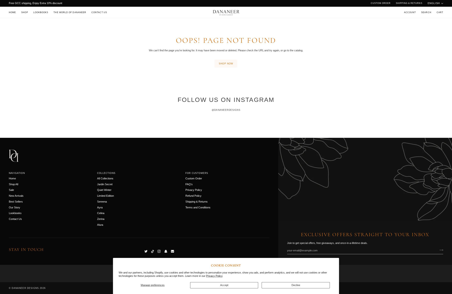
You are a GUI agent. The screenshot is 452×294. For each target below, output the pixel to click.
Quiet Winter (104, 190)
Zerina (100, 219)
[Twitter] (146, 251)
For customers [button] (196, 173)
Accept (224, 285)
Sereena (102, 201)
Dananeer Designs (25, 288)
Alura (100, 224)
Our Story (14, 207)
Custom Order (193, 178)
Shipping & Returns (196, 201)
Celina (100, 213)
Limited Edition (105, 195)
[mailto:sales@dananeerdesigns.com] (172, 251)
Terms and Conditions (197, 207)
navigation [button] (17, 173)
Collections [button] (106, 173)
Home (12, 178)
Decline (296, 285)
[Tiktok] (152, 251)
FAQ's (189, 184)
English (434, 3)
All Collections (105, 178)
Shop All (13, 184)
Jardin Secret (104, 184)
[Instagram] (159, 251)
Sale (11, 190)
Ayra (100, 207)
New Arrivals (16, 195)
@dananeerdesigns (226, 110)
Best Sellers (16, 201)
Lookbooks (15, 213)
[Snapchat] (165, 251)
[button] (25, 12)
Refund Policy (193, 195)
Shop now (226, 63)
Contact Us (15, 219)
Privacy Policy (214, 276)
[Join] (440, 250)
